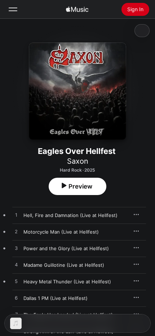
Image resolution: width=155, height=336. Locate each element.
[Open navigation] (13, 9)
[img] (77, 9)
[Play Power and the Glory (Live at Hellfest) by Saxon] (16, 248)
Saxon (77, 161)
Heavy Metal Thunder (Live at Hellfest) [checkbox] (67, 281)
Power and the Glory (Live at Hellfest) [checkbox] (66, 248)
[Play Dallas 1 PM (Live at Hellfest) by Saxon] (16, 298)
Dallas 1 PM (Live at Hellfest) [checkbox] (55, 298)
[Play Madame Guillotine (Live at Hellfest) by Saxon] (16, 265)
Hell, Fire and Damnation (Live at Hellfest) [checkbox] (70, 215)
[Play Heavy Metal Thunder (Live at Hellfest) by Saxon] (16, 281)
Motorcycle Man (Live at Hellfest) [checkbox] (61, 232)
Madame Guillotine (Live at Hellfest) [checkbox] (63, 265)
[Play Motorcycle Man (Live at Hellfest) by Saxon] (16, 232)
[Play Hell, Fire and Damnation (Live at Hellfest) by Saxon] (16, 215)
